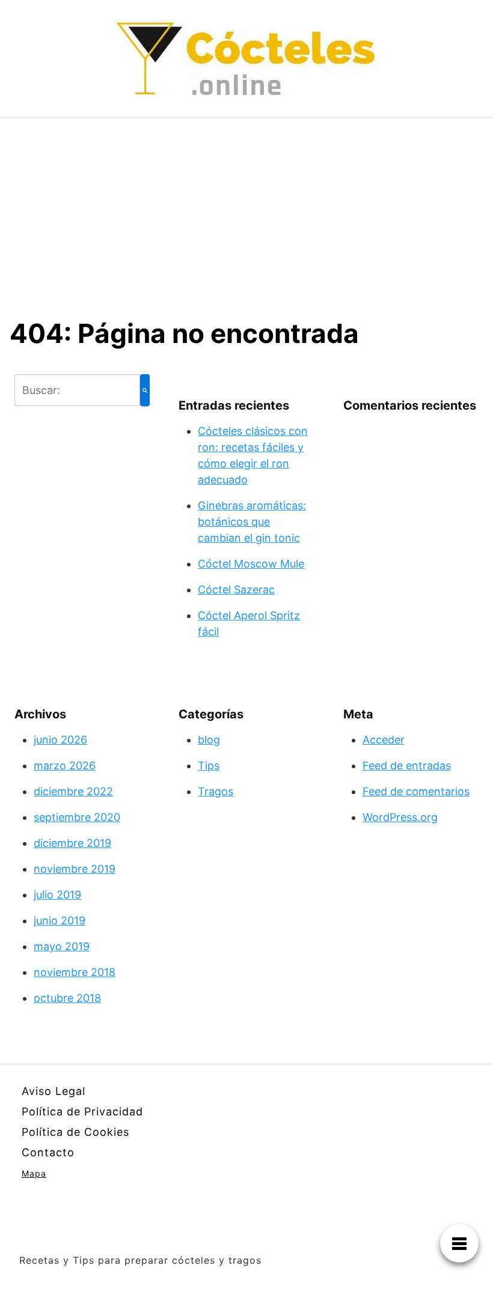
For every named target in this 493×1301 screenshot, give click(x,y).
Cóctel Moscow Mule (251, 563)
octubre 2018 (67, 998)
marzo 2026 (65, 765)
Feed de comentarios (416, 791)
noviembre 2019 (74, 869)
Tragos (215, 791)
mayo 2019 (62, 946)
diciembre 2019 (72, 843)
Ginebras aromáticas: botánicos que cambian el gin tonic (252, 521)
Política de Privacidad (82, 1111)
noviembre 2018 (74, 972)
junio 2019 (59, 920)
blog (209, 739)
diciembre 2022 (73, 791)
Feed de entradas (407, 765)
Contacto (48, 1152)
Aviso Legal (53, 1091)
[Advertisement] (246, 208)
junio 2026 (60, 739)
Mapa (34, 1173)
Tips (208, 765)
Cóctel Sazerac (236, 589)
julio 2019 (57, 894)
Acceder (384, 739)
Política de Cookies (75, 1132)
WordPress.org (400, 817)
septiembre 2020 (77, 817)
